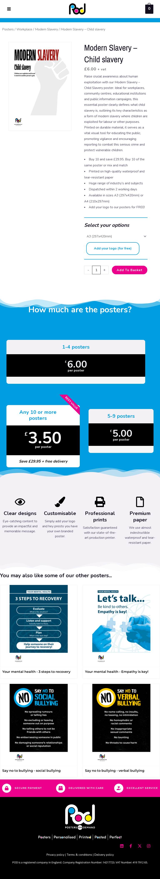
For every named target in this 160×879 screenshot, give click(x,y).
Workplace (24, 29)
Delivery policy (104, 855)
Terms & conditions (79, 855)
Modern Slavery (46, 29)
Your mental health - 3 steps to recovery (36, 672)
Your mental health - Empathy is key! (116, 672)
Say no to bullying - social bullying (31, 771)
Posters (8, 29)
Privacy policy (55, 855)
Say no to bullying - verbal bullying (114, 771)
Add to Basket (129, 270)
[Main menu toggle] (9, 9)
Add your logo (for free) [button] (113, 248)
